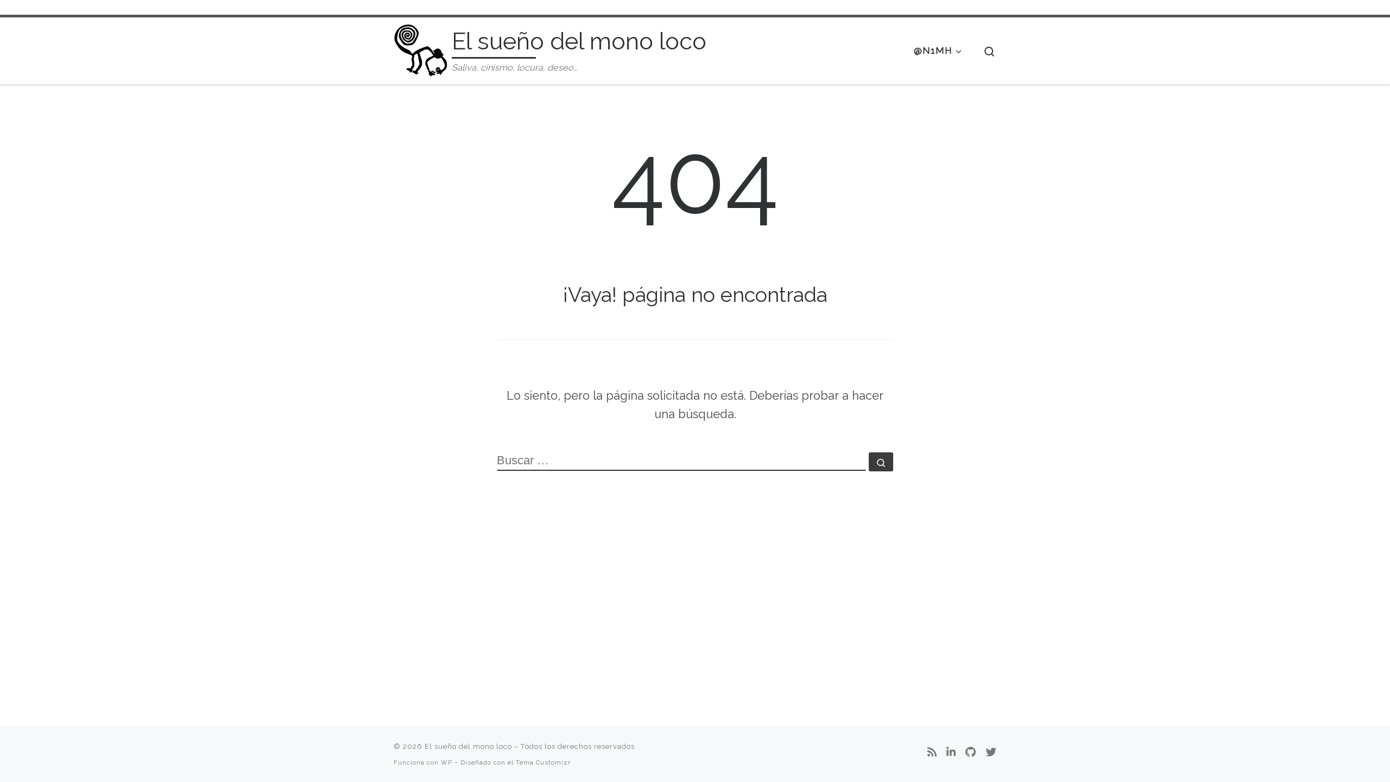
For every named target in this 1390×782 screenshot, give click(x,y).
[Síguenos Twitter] (990, 753)
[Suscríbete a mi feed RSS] (932, 753)
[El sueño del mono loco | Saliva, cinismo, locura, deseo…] (421, 48)
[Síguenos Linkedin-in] (951, 753)
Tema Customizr (543, 762)
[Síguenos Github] (970, 753)
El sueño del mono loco (468, 746)
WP (446, 762)
